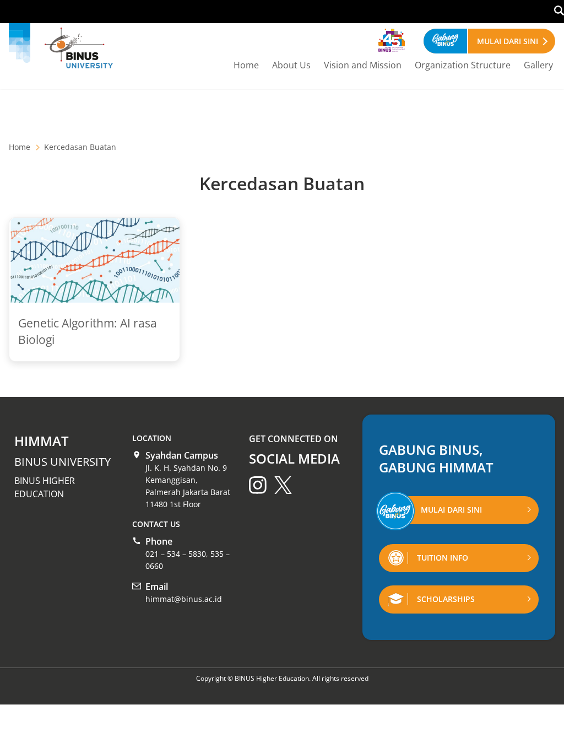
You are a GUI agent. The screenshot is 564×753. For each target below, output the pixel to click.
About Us (291, 65)
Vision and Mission (363, 65)
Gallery (538, 65)
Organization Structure (463, 65)
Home (246, 65)
